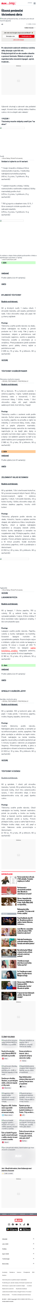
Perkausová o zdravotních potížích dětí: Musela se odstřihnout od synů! (24, 890)
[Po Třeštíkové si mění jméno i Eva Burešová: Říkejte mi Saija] (8, 975)
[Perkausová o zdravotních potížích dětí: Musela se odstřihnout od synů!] (8, 891)
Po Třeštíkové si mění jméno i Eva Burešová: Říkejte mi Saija (24, 973)
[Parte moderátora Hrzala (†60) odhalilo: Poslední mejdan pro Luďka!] (8, 880)
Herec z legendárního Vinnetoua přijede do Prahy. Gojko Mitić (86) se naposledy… (25, 901)
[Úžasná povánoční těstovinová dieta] (18, 21)
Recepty (31, 1214)
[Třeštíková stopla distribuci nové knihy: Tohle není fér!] (8, 964)
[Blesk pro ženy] (8, 5)
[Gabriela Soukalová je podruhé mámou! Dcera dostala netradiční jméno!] (8, 942)
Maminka (4, 1214)
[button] (34, 3)
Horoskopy (22, 1214)
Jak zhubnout (13, 1214)
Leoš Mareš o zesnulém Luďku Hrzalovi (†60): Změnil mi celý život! (25, 930)
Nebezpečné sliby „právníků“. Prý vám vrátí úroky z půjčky (25, 911)
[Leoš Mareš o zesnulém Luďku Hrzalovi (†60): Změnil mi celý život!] (8, 932)
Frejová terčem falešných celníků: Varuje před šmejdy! (25, 995)
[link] (9, 1224)
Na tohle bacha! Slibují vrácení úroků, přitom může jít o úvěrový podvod (24, 953)
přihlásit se (30, 2)
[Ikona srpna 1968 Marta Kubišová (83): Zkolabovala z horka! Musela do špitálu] (8, 985)
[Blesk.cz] (18, 1220)
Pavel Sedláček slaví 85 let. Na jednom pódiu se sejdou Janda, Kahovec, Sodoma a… (25, 921)
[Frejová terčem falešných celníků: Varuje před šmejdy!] (8, 996)
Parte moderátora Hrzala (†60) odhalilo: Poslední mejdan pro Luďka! (25, 879)
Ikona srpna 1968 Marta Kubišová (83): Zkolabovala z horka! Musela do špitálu (25, 985)
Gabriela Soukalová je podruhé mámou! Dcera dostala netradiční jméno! (25, 941)
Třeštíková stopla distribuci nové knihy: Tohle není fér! (24, 963)
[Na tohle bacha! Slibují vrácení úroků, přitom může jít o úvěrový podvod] (8, 953)
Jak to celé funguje (18, 39)
